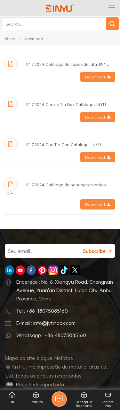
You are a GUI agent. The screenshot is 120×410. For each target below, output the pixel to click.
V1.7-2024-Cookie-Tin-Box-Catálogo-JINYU (66, 104)
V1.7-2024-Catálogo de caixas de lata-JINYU (67, 64)
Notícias (63, 358)
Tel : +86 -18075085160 (42, 311)
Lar (12, 38)
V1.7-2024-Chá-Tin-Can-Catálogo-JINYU (63, 144)
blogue (44, 358)
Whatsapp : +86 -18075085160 (51, 335)
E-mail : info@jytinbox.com (46, 323)
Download (95, 77)
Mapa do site (20, 358)
